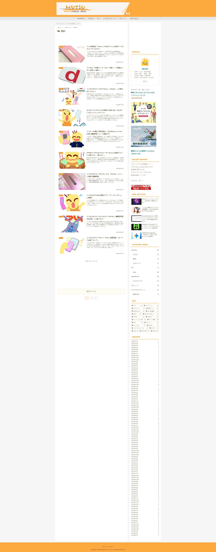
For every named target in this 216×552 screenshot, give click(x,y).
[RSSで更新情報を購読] (146, 81)
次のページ (91, 291)
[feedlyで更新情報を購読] (144, 81)
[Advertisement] (91, 38)
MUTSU (145, 69)
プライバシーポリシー (108, 546)
